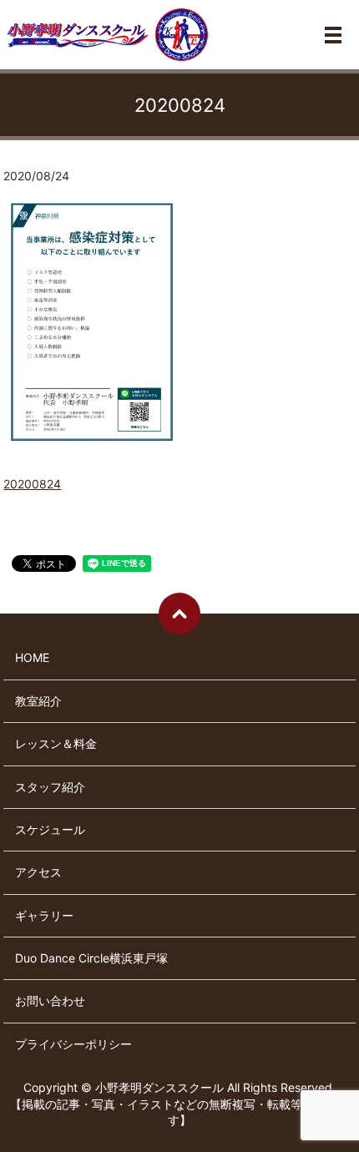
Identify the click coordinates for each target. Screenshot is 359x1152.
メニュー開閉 (333, 35)
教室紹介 (38, 701)
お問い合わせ (50, 1000)
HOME (32, 657)
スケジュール (50, 829)
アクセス (38, 872)
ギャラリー (44, 915)
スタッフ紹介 (50, 787)
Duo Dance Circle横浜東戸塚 (91, 958)
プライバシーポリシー (73, 1044)
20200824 (32, 484)
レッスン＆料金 (56, 743)
